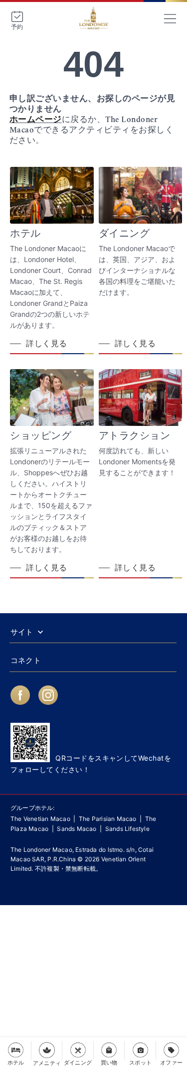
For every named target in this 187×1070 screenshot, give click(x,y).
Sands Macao (76, 828)
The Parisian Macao (108, 818)
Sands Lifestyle (127, 828)
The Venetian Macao (40, 818)
